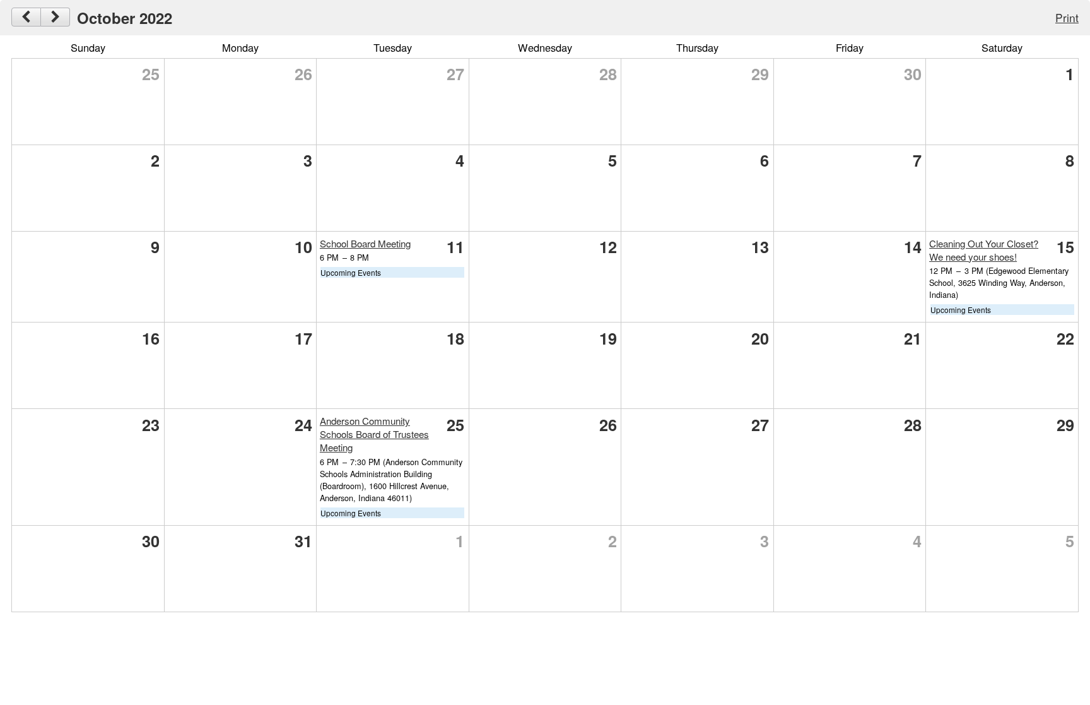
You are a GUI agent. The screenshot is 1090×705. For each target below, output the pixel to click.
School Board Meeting (365, 243)
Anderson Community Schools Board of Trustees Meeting (374, 434)
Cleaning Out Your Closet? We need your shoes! (983, 250)
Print (1067, 17)
